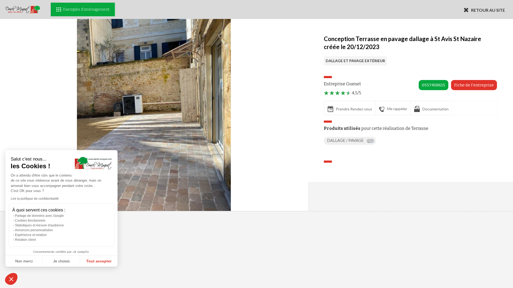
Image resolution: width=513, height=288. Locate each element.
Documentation (435, 109)
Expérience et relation (31, 235)
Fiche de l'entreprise (474, 85)
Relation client (25, 240)
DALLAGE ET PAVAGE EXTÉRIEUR (355, 60)
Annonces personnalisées (34, 230)
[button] (11, 279)
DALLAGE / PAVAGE (345, 140)
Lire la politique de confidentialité (35, 199)
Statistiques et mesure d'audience (39, 225)
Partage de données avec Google (39, 216)
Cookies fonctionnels (30, 220)
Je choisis (61, 261)
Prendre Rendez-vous (354, 109)
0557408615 (433, 85)
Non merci (24, 261)
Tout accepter (98, 261)
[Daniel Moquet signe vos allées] (23, 9)
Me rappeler (397, 108)
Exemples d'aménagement (86, 9)
